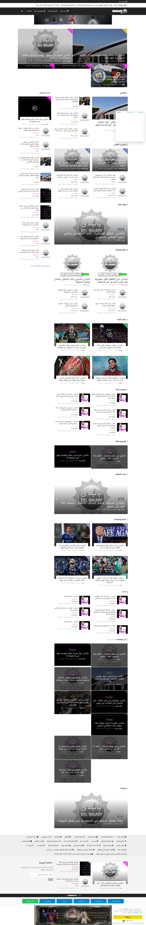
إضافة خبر (40, 845)
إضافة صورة (65, 845)
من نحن (94, 841)
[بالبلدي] (71, 895)
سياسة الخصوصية (53, 841)
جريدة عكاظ (122, 168)
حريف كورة (121, 319)
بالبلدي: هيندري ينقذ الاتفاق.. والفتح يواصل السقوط (72, 280)
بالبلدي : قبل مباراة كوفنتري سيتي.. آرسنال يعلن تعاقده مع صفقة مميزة (72, 379)
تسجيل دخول (122, 1)
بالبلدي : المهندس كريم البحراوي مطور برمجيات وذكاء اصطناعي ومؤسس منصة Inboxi (103, 396)
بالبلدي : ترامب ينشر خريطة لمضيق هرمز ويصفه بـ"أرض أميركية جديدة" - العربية (67, 115)
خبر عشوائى (45, 836)
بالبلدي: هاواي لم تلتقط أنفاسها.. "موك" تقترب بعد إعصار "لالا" (72, 771)
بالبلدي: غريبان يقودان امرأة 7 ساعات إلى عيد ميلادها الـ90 (30, 223)
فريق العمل (26, 841)
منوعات (123, 788)
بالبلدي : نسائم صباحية (71, 621)
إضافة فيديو (78, 845)
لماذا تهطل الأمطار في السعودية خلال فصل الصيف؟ (90, 820)
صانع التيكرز (92, 836)
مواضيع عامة (39, 11)
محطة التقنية (116, 901)
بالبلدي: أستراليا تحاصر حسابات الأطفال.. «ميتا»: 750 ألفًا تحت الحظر (111, 162)
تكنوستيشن (47, 901)
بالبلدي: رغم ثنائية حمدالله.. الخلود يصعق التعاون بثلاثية (105, 304)
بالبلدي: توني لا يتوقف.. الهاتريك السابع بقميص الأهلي (68, 304)
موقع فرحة (112, 403)
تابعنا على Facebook (40, 266)
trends (120, 550)
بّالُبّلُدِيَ (66, 836)
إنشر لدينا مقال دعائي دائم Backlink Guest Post (73, 854)
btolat (123, 84)
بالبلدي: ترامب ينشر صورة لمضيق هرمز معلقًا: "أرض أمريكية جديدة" (110, 546)
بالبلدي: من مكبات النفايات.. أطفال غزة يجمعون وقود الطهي (28, 129)
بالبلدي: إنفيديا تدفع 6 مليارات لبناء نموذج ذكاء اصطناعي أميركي (28, 190)
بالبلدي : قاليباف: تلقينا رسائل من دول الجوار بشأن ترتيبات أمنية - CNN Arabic (66, 129)
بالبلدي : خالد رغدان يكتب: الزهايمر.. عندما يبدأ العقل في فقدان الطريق (104, 597)
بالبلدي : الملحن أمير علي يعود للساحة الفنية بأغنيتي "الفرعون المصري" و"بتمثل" (104, 425)
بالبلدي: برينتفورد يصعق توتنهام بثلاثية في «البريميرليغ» (68, 291)
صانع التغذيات (79, 836)
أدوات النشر (121, 836)
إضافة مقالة (52, 845)
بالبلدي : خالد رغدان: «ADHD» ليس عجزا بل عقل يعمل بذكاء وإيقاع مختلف (66, 395)
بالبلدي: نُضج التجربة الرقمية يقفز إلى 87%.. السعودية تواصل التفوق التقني (103, 189)
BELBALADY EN (93, 845)
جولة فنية (122, 204)
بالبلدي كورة (107, 845)
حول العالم (52, 11)
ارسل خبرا (83, 841)
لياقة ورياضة (121, 249)
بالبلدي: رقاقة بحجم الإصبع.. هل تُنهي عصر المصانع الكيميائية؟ (73, 164)
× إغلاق (119, 112)
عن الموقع (38, 841)
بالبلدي (123, 92)
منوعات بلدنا (121, 389)
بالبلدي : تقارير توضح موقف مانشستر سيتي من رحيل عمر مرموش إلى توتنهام (72, 346)
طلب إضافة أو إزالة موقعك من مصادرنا (59, 849)
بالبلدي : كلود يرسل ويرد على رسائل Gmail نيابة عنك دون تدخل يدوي (104, 411)
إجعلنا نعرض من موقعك (85, 849)
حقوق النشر (120, 841)
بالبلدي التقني (120, 144)
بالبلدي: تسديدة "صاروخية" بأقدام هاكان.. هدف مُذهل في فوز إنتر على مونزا (72, 579)
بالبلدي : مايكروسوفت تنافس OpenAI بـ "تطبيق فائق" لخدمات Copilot (66, 422)
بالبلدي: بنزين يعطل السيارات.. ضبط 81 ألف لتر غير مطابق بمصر (29, 251)
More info (138, 912)
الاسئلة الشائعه (106, 841)
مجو (64, 901)
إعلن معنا (121, 849)
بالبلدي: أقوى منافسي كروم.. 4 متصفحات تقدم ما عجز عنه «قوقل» (68, 189)
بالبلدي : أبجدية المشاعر (71, 596)
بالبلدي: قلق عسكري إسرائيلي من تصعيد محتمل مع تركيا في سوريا (72, 747)
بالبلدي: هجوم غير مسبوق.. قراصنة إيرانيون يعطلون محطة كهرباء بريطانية (46, 56)
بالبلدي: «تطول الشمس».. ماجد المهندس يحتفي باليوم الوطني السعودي (94, 235)
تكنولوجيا (113, 181)
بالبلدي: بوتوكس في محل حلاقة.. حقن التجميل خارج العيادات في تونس (94, 5)
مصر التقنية (98, 901)
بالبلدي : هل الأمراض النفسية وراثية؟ (104, 625)
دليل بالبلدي (120, 845)
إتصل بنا (29, 845)
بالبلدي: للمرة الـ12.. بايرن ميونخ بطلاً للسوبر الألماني (104, 291)
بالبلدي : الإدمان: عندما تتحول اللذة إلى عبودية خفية (66, 609)
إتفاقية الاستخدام (70, 841)
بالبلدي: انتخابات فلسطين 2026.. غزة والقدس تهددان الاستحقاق (29, 237)
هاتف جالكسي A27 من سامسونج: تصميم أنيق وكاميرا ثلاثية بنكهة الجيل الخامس (104, 177)
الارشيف (57, 836)
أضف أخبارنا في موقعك (105, 849)
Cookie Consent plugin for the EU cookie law (127, 921)
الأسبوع (123, 61)
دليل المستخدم (32, 836)
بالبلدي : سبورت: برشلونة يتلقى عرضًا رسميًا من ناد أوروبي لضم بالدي (110, 346)
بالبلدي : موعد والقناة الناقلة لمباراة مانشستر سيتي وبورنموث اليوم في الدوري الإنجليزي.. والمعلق (109, 79)
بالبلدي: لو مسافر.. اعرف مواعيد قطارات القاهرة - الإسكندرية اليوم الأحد (101, 56)
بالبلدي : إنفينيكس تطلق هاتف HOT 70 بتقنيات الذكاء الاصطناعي (66, 408)
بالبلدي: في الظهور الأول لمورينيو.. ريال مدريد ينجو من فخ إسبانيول (111, 280)
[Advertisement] (129, 126)
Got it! (127, 917)
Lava (124, 591)
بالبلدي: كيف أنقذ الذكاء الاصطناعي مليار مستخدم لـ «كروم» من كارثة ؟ (67, 176)
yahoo (68, 61)
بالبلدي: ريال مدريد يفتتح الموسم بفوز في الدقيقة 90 (34, 120)
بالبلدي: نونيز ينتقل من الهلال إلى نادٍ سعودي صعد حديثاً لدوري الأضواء (72, 546)
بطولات (120, 350)
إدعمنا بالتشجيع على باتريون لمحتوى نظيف (110, 854)
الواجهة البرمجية (106, 836)
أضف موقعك (30, 901)
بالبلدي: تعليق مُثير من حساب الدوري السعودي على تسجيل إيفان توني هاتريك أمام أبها (110, 580)
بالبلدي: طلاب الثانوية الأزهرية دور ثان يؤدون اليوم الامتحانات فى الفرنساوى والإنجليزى (28, 159)
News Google (74, 122)
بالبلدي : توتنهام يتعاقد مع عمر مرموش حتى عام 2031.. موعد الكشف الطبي (110, 379)
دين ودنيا (63, 11)
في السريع (112, 601)
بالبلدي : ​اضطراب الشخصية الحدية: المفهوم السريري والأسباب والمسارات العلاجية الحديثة (104, 612)
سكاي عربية (48, 66)
